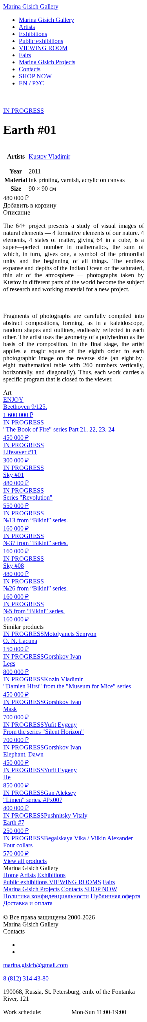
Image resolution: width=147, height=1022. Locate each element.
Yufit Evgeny (60, 724)
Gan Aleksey (60, 792)
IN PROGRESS (23, 110)
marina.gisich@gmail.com (35, 965)
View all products (25, 861)
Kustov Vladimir (49, 156)
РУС (31, 83)
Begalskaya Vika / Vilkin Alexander (88, 838)
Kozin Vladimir (63, 679)
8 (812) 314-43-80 (26, 978)
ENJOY (13, 399)
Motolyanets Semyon (70, 633)
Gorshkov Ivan (62, 656)
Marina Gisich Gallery (30, 6)
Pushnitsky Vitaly (65, 815)
